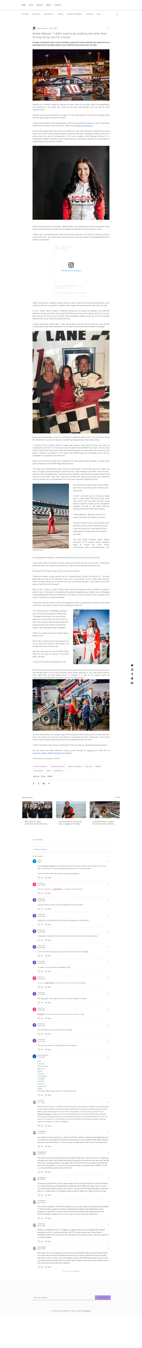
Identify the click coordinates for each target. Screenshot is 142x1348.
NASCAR (98, 766)
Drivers (60, 14)
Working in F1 (49, 14)
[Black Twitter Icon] (132, 665)
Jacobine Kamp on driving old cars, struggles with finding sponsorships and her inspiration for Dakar (70, 823)
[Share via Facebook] (34, 783)
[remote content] (71, 270)
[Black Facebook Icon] (132, 674)
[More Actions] (108, 861)
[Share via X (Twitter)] (39, 783)
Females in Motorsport (58, 766)
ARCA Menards (58, 771)
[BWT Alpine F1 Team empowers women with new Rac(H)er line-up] (37, 809)
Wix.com (87, 1311)
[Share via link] (49, 783)
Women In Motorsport (40, 766)
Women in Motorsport (75, 766)
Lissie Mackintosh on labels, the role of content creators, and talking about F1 (103, 823)
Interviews (36, 14)
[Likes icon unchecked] (39, 878)
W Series (89, 14)
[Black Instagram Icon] (132, 669)
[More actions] (108, 28)
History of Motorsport (74, 14)
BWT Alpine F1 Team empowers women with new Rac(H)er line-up (36, 823)
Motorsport (88, 766)
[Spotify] (132, 678)
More (99, 14)
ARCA (48, 771)
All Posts (25, 14)
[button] (117, 14)
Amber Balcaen (38, 771)
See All (118, 797)
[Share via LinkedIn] (44, 783)
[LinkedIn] (132, 682)
